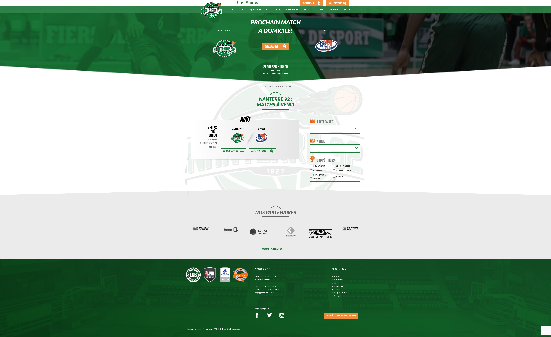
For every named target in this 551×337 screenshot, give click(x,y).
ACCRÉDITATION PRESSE (338, 315)
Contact (337, 296)
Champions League (319, 177)
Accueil (337, 276)
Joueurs (337, 289)
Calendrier (338, 286)
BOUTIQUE (308, 3)
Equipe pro (255, 10)
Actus (307, 10)
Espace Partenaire (272, 249)
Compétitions (326, 160)
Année (321, 141)
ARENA (347, 10)
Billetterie (271, 46)
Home (262, 86)
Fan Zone (333, 10)
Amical (340, 176)
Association (273, 10)
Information (230, 151)
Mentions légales (193, 329)
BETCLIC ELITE (343, 166)
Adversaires (325, 122)
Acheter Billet (259, 151)
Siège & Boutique (341, 293)
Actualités (338, 280)
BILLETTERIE (335, 3)
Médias (319, 10)
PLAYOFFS (318, 170)
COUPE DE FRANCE (345, 170)
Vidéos (337, 283)
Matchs (279, 86)
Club (241, 10)
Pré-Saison (275, 70)
